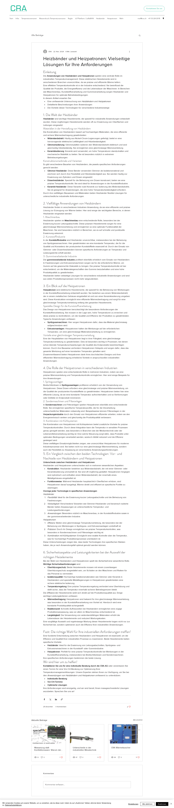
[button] (139, 35)
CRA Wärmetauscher (120, 747)
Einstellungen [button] (133, 804)
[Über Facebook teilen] (44, 699)
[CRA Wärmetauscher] (125, 733)
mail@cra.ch (142, 18)
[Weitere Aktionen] (129, 51)
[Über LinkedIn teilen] (56, 699)
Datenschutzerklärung (13, 805)
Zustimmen (162, 804)
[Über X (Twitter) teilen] (50, 699)
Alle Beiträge (37, 35)
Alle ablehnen (147, 804)
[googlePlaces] (163, 18)
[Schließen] (171, 804)
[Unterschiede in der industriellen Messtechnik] (87, 733)
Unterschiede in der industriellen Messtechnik (84, 748)
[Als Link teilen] (62, 699)
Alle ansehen (138, 720)
